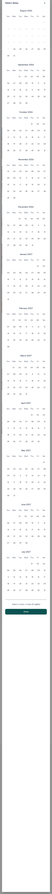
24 (14, 49)
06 (32, 29)
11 (20, 36)
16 (8, 42)
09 (8, 36)
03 (14, 29)
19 (26, 42)
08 (44, 29)
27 (32, 49)
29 (45, 49)
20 (32, 42)
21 (38, 42)
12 (26, 36)
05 (26, 29)
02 (8, 29)
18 (20, 42)
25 (20, 49)
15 (44, 36)
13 (32, 36)
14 (38, 36)
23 (8, 49)
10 (14, 36)
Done (26, 611)
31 (14, 56)
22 (45, 42)
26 (26, 49)
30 (8, 56)
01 (44, 22)
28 (38, 49)
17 (14, 42)
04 (20, 29)
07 (38, 29)
